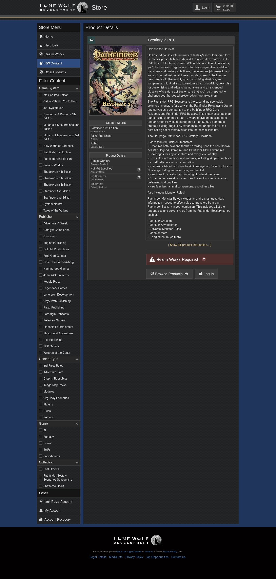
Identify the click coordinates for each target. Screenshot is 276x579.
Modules (48, 391)
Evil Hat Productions (56, 249)
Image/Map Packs (54, 385)
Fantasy (48, 437)
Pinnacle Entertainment (58, 327)
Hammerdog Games (56, 268)
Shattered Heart (53, 486)
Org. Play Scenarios (56, 398)
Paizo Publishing (53, 307)
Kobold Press (51, 281)
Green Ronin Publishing (58, 262)
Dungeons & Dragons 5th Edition (59, 116)
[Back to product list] (91, 40)
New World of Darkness (58, 146)
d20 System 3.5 (53, 108)
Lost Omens (51, 469)
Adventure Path (53, 372)
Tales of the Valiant (55, 210)
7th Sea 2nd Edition (55, 95)
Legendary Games (55, 288)
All (44, 430)
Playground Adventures (58, 333)
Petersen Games (54, 320)
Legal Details (98, 557)
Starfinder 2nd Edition (57, 197)
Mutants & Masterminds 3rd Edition (61, 137)
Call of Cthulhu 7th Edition (60, 101)
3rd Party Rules (53, 365)
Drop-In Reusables (55, 378)
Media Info (116, 557)
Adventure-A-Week (55, 223)
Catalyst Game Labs (56, 230)
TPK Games (51, 346)
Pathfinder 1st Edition (57, 152)
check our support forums (129, 551)
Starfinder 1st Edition (56, 191)
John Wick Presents (56, 275)
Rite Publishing (52, 340)
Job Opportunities (157, 557)
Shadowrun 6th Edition (57, 184)
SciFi (46, 449)
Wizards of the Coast (56, 353)
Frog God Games (54, 256)
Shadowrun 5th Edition (57, 178)
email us (149, 551)
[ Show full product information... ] (189, 245)
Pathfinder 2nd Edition (57, 159)
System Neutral (53, 204)
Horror (47, 443)
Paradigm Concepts (56, 314)
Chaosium (49, 236)
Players (48, 404)
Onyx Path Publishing (57, 301)
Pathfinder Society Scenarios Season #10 (57, 477)
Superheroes (51, 456)
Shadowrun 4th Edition (57, 171)
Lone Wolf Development (58, 294)
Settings (48, 417)
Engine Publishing (54, 243)
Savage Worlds (53, 165)
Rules (47, 411)
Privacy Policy (170, 551)
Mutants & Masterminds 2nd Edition (61, 127)
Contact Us (178, 557)
